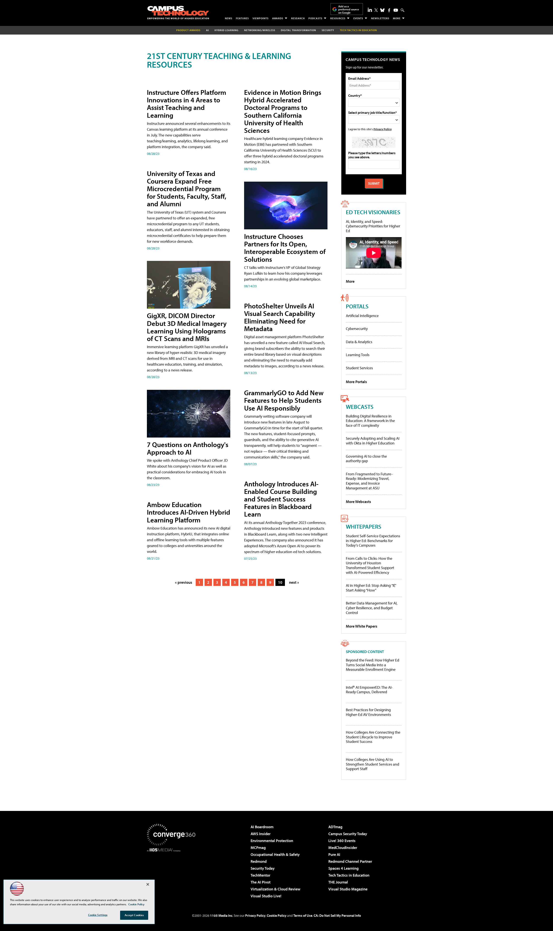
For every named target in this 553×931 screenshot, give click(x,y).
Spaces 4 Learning (343, 868)
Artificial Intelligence (362, 315)
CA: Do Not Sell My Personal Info (337, 915)
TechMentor (260, 875)
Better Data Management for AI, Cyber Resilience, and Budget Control (371, 608)
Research (298, 18)
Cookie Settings (98, 915)
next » (294, 582)
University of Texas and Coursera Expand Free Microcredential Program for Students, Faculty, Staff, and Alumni (186, 188)
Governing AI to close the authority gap (366, 458)
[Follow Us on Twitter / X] (376, 10)
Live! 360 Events (342, 840)
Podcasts (315, 18)
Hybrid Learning (226, 30)
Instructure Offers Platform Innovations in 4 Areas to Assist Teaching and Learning (186, 103)
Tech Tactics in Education (348, 875)
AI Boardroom (262, 826)
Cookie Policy (276, 915)
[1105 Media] (173, 874)
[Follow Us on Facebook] (389, 10)
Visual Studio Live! (266, 895)
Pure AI (334, 854)
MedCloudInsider (342, 847)
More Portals (356, 381)
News (228, 18)
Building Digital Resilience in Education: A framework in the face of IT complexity (370, 421)
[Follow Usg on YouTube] (396, 10)
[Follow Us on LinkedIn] (370, 10)
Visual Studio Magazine (347, 889)
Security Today (263, 868)
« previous (183, 582)
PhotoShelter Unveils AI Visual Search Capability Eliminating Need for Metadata (279, 317)
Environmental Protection (272, 840)
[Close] (148, 884)
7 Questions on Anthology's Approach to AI (187, 448)
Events (358, 18)
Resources (337, 18)
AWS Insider (260, 833)
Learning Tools (357, 354)
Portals (357, 306)
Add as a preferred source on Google (348, 9)
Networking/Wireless (259, 30)
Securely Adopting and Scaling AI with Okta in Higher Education (372, 441)
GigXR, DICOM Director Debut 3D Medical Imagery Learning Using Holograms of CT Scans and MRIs (187, 327)
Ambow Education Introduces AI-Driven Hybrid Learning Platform (188, 512)
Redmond (259, 861)
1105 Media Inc (221, 915)
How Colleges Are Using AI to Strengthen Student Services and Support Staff (372, 764)
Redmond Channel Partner (350, 861)
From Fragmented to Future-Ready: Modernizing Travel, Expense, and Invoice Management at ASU (369, 480)
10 (280, 582)
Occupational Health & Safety (275, 854)
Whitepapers (363, 526)
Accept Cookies (134, 915)
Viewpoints (261, 18)
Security (328, 30)
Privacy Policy (382, 129)
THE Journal (338, 882)
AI (207, 30)
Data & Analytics (359, 341)
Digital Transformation (298, 30)
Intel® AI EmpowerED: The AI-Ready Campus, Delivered (369, 689)
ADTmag (335, 826)
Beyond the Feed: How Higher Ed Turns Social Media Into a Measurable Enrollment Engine (372, 665)
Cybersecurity (357, 328)
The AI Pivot (260, 882)
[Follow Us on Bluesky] (382, 10)
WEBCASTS (359, 406)
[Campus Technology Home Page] (178, 12)
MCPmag (258, 847)
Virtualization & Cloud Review (275, 889)
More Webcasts (358, 501)
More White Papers (361, 626)
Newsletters (380, 18)
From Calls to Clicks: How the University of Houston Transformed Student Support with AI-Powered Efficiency (370, 565)
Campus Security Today (347, 833)
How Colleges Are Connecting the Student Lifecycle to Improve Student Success (373, 737)
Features (242, 18)
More (396, 18)
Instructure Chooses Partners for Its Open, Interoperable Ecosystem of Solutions (285, 247)
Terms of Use (302, 915)
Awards (277, 18)
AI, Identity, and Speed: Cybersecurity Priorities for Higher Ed (373, 226)
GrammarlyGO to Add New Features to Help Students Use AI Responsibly (284, 400)
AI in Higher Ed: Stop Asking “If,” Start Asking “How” (371, 588)
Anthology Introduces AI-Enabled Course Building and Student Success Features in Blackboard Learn (281, 499)
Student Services (359, 367)
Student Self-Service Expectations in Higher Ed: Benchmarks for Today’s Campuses (373, 540)
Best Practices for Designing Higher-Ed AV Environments (368, 712)
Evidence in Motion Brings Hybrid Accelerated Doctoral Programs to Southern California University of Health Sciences (282, 111)
